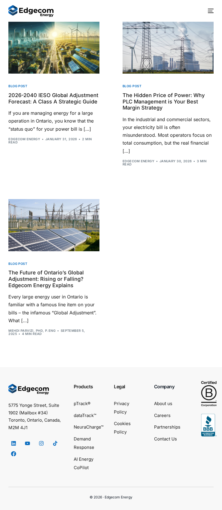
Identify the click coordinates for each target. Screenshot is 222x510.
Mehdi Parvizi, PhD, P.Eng (32, 331)
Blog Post (17, 86)
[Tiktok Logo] (55, 443)
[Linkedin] (13, 443)
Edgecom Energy (24, 139)
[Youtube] (27, 443)
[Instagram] (41, 443)
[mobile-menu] (208, 11)
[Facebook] (13, 454)
